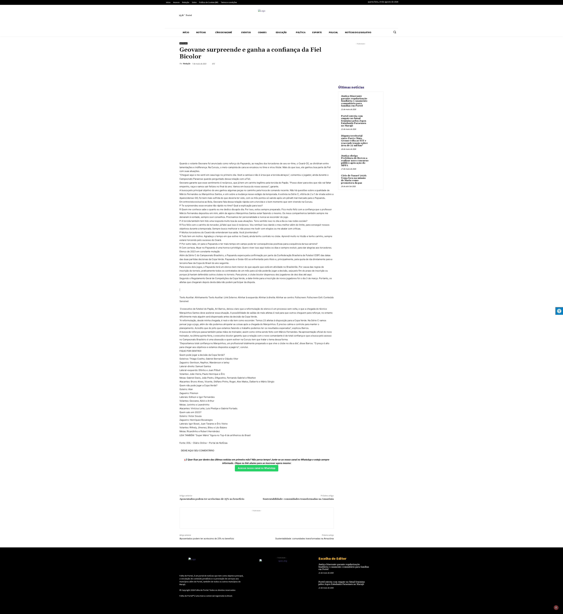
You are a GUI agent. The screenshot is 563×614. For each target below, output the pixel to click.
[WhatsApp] (365, 17)
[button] (394, 31)
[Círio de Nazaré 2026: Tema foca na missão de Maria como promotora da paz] (375, 179)
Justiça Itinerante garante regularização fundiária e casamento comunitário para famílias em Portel (354, 101)
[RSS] (338, 17)
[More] (331, 64)
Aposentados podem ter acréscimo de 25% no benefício (211, 499)
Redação (186, 63)
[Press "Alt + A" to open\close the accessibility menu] (559, 311)
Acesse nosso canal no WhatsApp (256, 468)
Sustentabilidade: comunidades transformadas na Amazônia (298, 499)
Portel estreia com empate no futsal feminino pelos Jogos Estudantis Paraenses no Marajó (353, 121)
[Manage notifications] (556, 607)
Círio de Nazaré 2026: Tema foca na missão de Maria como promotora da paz (354, 179)
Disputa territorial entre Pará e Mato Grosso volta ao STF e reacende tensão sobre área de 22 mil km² (354, 141)
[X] (358, 17)
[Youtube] (372, 17)
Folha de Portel (201, 590)
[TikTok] (352, 17)
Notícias (183, 43)
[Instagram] (331, 17)
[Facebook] (325, 17)
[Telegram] (345, 17)
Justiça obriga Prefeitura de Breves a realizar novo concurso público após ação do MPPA (354, 160)
